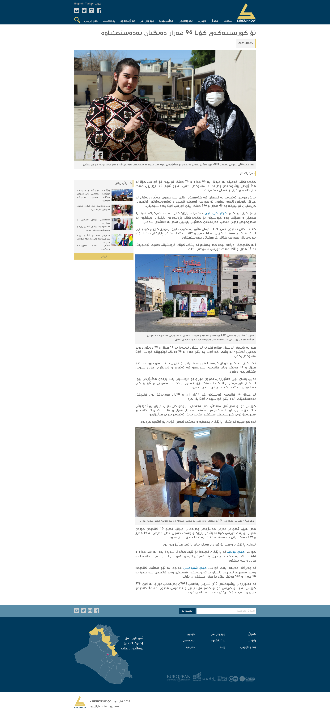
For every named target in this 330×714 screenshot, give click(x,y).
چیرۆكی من (218, 634)
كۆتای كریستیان (215, 213)
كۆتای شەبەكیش (194, 568)
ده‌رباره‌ (190, 647)
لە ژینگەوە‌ (218, 641)
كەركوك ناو (247, 173)
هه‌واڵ (252, 634)
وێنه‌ (222, 647)
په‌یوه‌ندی (189, 641)
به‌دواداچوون (248, 647)
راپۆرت (252, 641)
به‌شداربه (187, 611)
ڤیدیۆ (191, 634)
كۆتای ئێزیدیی (235, 552)
